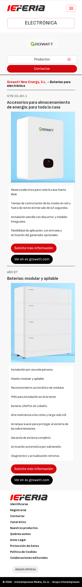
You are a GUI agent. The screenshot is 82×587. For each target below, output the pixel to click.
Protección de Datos (24, 546)
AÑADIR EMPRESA (25, 569)
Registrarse (18, 510)
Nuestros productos (24, 528)
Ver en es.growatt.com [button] (31, 259)
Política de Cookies (23, 552)
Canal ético (18, 522)
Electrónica (41, 23)
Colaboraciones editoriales (29, 558)
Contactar (42, 69)
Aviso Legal (18, 540)
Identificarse (19, 504)
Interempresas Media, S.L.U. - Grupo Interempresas (46, 582)
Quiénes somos (20, 534)
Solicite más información (33, 248)
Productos (42, 59)
